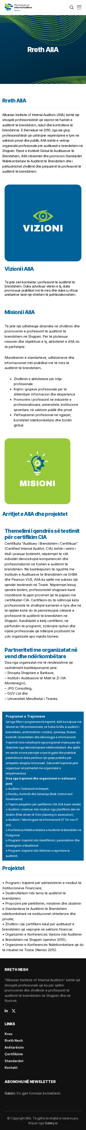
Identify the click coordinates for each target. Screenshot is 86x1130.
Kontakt (11, 1067)
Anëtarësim (14, 1047)
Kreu (8, 1034)
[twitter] (14, 1011)
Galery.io (51, 1123)
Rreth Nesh (14, 1040)
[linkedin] (6, 1010)
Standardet (14, 1061)
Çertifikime (14, 1054)
